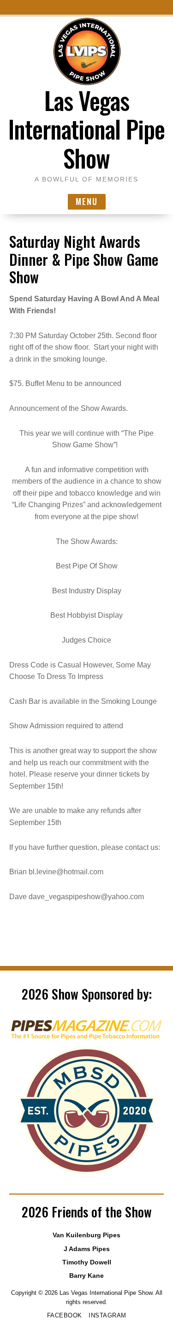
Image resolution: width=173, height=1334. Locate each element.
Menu (87, 201)
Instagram (107, 1315)
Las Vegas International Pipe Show (86, 129)
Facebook (64, 1315)
